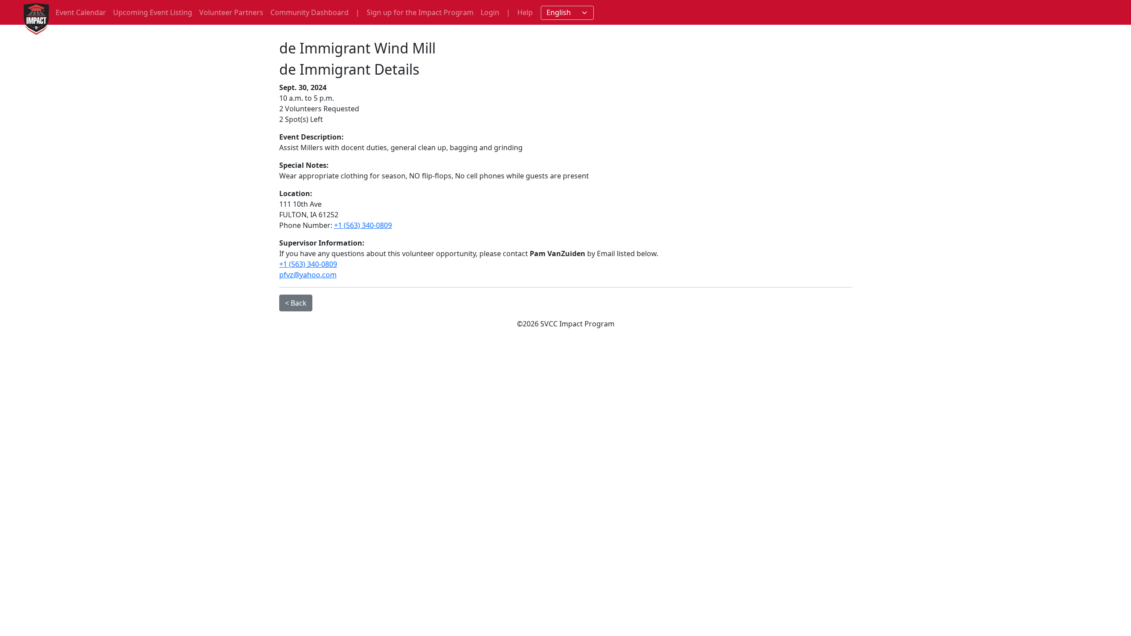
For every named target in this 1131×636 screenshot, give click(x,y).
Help (525, 12)
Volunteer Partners (231, 12)
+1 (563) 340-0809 (363, 225)
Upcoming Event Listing (152, 12)
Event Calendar (81, 12)
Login (490, 12)
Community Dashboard (309, 12)
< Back (296, 303)
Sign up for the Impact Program (420, 12)
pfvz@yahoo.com (308, 275)
